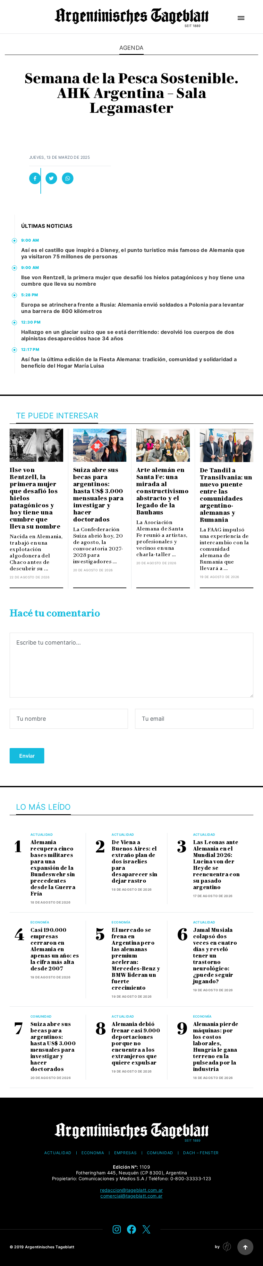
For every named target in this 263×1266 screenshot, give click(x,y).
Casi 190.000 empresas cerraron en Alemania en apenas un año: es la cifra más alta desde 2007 (54, 949)
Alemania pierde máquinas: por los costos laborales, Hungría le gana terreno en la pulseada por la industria (216, 1046)
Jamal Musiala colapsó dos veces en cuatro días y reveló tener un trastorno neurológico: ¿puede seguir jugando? (215, 956)
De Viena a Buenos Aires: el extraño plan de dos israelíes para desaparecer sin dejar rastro (134, 861)
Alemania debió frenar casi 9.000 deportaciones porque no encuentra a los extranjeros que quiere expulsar (136, 1043)
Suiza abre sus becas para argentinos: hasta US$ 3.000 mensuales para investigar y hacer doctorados (98, 495)
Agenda (131, 47)
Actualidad (41, 834)
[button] (241, 18)
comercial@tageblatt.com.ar (131, 1196)
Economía (39, 922)
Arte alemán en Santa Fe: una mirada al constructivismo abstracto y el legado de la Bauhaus (162, 491)
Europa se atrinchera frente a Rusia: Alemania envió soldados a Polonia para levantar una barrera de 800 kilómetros (132, 307)
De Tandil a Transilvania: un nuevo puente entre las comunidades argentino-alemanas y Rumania (226, 495)
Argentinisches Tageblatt (50, 1246)
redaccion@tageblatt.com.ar (131, 1190)
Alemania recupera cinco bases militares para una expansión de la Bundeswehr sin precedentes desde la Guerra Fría (52, 868)
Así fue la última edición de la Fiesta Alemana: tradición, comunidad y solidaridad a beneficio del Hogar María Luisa (129, 362)
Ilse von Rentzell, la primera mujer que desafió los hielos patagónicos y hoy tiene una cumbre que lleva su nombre (132, 280)
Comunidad (41, 1016)
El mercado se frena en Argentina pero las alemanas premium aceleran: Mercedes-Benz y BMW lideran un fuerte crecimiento (136, 959)
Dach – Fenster (201, 1153)
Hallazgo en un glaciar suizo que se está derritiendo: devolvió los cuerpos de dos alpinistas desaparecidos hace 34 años (127, 335)
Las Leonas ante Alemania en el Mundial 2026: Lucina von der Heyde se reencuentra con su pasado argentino (216, 864)
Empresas (125, 1153)
